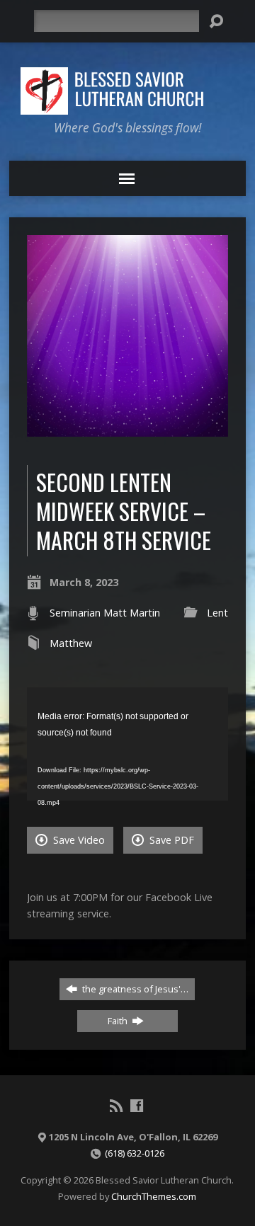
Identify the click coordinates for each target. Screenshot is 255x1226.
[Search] (216, 21)
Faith (119, 1020)
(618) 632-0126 (134, 1153)
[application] (128, 744)
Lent (217, 612)
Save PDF (170, 840)
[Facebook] (136, 1105)
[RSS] (116, 1105)
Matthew (71, 643)
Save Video (77, 840)
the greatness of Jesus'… (134, 988)
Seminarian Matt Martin (105, 612)
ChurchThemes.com (153, 1196)
